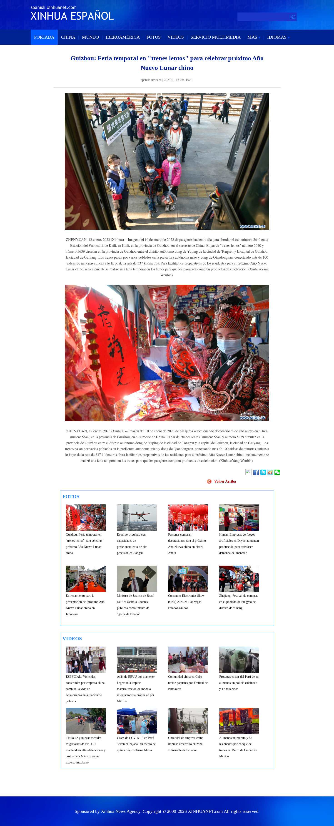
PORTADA (44, 37)
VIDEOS (175, 37)
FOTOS (154, 37)
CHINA (68, 37)
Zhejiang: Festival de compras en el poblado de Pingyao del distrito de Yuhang (238, 602)
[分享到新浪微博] (270, 472)
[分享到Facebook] (256, 472)
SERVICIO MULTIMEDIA (216, 37)
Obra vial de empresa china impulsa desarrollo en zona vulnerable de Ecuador (185, 744)
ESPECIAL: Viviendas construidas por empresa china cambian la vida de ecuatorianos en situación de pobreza (85, 689)
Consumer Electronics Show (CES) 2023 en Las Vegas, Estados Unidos (186, 602)
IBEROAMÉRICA (123, 37)
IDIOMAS (277, 37)
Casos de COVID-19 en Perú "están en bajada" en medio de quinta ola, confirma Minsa (136, 744)
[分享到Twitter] (263, 472)
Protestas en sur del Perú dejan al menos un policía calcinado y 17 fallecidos (239, 683)
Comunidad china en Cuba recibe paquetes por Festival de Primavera (188, 683)
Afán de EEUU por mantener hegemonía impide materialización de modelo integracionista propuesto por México (136, 689)
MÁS (252, 37)
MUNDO (90, 37)
